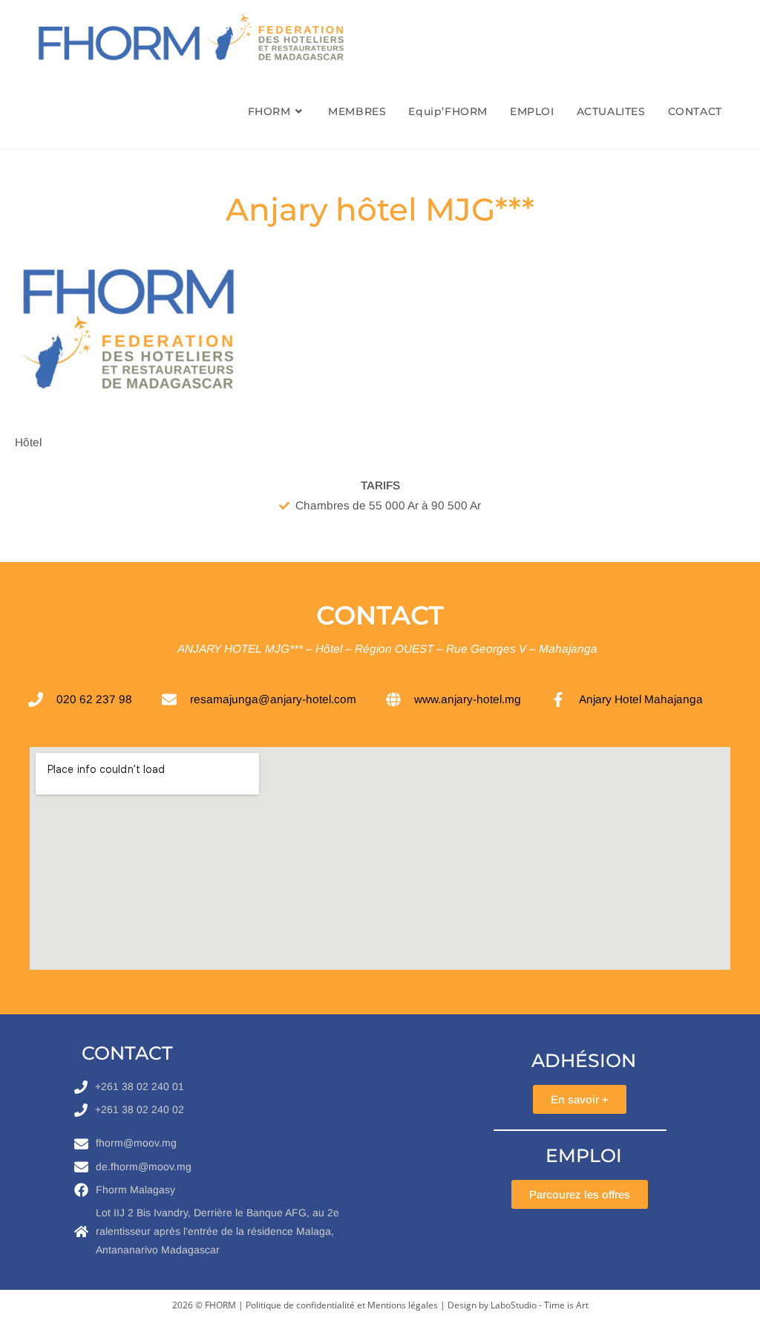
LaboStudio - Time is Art (540, 1305)
